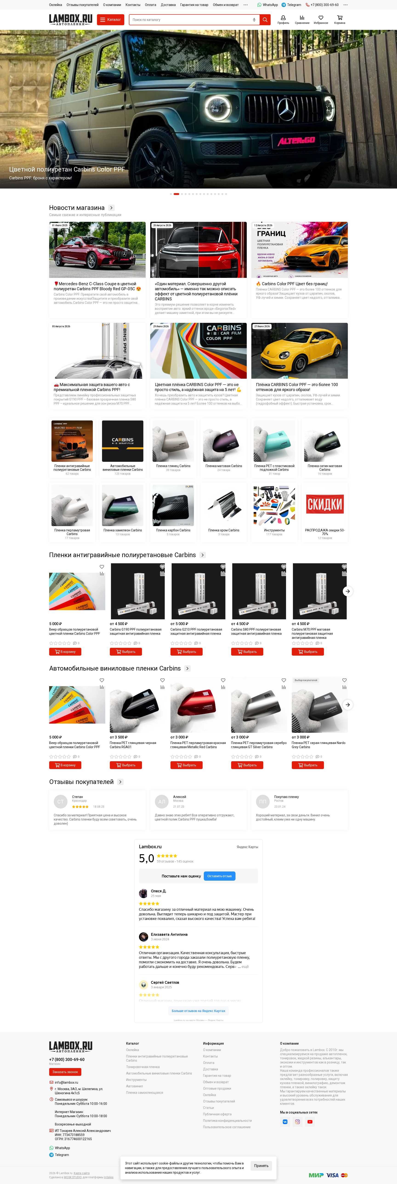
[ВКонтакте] (285, 1122)
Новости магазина (77, 207)
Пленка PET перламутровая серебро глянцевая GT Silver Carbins (259, 745)
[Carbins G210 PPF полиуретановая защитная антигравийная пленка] (198, 591)
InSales (108, 1177)
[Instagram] (297, 1122)
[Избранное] (101, 566)
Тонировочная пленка (143, 1067)
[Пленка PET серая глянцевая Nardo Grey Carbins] (320, 705)
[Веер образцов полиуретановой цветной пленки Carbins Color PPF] (77, 591)
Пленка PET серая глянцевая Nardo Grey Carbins (319, 745)
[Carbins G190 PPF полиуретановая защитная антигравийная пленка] (138, 591)
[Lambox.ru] (70, 19)
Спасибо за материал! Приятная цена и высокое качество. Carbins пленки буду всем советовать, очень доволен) (95, 819)
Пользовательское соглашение (227, 1127)
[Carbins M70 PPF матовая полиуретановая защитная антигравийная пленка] (320, 591)
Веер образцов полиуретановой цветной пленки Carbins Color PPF (74, 631)
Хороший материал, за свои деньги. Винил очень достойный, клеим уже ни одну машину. (293, 817)
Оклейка (55, 5)
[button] (171, 194)
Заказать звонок (65, 1072)
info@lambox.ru (66, 1082)
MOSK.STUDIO (73, 1177)
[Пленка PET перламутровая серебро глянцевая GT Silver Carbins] (259, 705)
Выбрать (129, 652)
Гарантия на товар (194, 5)
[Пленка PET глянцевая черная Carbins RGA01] (138, 705)
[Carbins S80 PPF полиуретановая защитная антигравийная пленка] (259, 591)
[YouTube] (310, 1122)
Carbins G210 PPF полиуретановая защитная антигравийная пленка (196, 631)
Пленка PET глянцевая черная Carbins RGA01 (133, 745)
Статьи (208, 1108)
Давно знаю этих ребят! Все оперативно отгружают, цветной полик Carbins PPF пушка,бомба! (194, 817)
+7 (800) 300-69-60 (325, 5)
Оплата (150, 5)
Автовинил (134, 1086)
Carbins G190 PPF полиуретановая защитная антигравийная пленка (136, 631)
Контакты (133, 5)
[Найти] (265, 19)
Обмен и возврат (226, 5)
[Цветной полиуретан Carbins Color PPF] (198, 109)
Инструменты (136, 1080)
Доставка (168, 5)
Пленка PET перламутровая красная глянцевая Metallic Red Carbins (198, 745)
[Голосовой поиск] (254, 19)
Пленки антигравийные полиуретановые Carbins (122, 555)
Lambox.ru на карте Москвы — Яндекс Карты (198, 1020)
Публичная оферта (217, 1114)
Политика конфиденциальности (227, 1120)
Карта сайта (82, 1173)
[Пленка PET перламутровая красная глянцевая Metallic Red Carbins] (198, 705)
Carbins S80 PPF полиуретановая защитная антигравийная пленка (256, 631)
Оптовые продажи (217, 1088)
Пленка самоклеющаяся (144, 1092)
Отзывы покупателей (83, 5)
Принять (261, 1166)
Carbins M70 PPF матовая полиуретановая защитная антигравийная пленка (312, 634)
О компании (112, 5)
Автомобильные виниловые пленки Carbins (115, 668)
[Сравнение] (101, 573)
